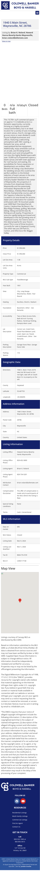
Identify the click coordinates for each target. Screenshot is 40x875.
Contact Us (16, 827)
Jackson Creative (26, 866)
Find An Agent (17, 823)
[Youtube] (23, 801)
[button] (37, 13)
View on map (6, 41)
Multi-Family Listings (20, 816)
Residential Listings (19, 813)
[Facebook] (17, 801)
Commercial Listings (19, 820)
